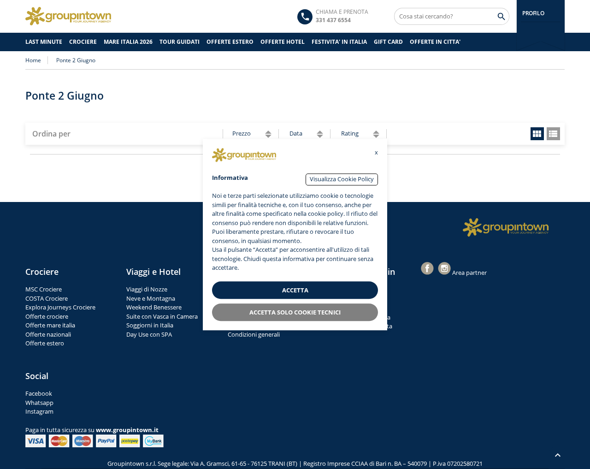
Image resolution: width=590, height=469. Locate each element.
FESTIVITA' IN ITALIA (339, 42)
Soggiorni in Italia (149, 325)
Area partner (469, 272)
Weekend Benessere (154, 307)
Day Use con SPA (149, 334)
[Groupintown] (68, 16)
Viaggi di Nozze (146, 289)
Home (33, 60)
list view (553, 133)
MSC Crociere (43, 289)
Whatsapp (39, 402)
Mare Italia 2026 (128, 42)
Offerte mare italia (50, 325)
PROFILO (533, 13)
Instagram (39, 411)
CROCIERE (83, 42)
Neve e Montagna (150, 298)
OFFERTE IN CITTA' (435, 42)
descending (268, 136)
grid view (537, 133)
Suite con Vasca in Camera (162, 316)
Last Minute (43, 42)
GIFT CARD (388, 42)
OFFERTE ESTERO (230, 42)
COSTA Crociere (46, 298)
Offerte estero (44, 343)
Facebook (38, 393)
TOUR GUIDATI (179, 42)
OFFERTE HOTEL (282, 42)
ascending (268, 132)
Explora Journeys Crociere (60, 307)
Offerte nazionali (48, 334)
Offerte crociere (46, 316)
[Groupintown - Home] (506, 227)
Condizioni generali (254, 334)
